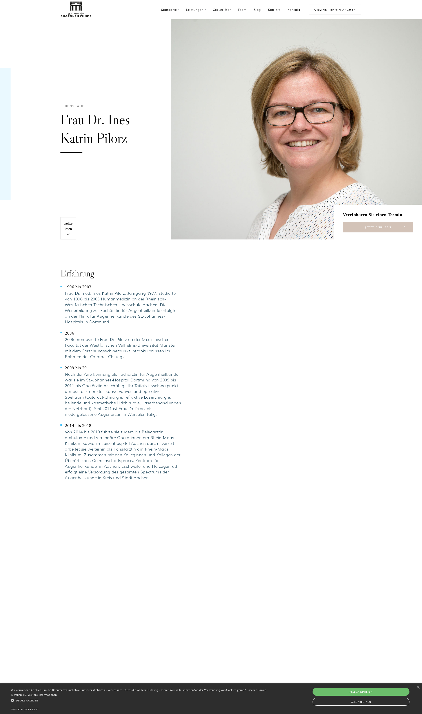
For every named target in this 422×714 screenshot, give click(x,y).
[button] (170, 9)
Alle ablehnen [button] (361, 701)
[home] (76, 9)
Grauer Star (222, 9)
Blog (257, 9)
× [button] (418, 687)
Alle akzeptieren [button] (361, 691)
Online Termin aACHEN (335, 9)
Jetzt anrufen (378, 227)
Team (242, 9)
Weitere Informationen (42, 695)
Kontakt (293, 9)
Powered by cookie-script (24, 709)
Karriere (274, 9)
